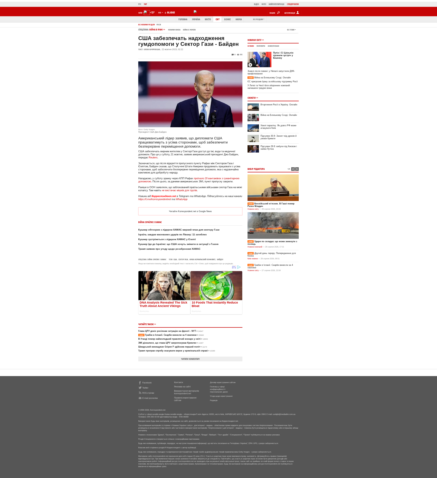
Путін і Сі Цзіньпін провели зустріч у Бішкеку (283, 55)
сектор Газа (183, 259)
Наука (239, 19)
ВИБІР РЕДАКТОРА (256, 169)
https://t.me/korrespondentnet (154, 199)
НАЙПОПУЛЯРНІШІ (276, 4)
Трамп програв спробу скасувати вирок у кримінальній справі (176, 350)
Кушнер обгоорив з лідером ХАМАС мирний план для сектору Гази (179, 229)
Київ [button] (140, 12)
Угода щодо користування (221, 396)
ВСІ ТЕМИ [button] (290, 29)
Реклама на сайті (182, 386)
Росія (159, 24)
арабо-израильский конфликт (202, 259)
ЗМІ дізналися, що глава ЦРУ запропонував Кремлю (170, 343)
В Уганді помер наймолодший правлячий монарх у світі (173, 339)
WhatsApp (181, 199)
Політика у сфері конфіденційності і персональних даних (219, 389)
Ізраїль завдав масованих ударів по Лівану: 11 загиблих (172, 234)
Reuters (153, 157)
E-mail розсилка (150, 398)
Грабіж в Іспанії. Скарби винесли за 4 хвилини (171, 335)
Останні (251, 46)
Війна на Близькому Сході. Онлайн (269, 77)
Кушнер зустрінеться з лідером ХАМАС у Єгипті (167, 239)
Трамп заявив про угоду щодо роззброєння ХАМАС (169, 248)
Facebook (147, 383)
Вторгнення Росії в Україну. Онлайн (278, 104)
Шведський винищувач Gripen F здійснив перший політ (172, 346)
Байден (220, 259)
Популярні (261, 46)
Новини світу (255, 40)
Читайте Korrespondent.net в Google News (190, 211)
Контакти (178, 382)
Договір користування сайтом (223, 382)
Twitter (145, 388)
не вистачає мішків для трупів (179, 190)
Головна (182, 19)
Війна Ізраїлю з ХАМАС (156, 259)
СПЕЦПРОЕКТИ (293, 4)
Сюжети (252, 97)
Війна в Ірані (172, 29)
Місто (208, 19)
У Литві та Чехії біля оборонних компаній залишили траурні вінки (269, 86)
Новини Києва (174, 29)
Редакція (213, 400)
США (175, 259)
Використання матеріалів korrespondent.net (186, 392)
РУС (139, 4)
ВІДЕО (256, 4)
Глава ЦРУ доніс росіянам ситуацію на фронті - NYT (170, 331)
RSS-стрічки (148, 393)
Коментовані (273, 46)
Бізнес (227, 19)
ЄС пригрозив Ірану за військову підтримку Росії (273, 81)
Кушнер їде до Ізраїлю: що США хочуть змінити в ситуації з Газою (178, 244)
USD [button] (160, 12)
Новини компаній (255, 247)
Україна (196, 19)
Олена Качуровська (152, 49)
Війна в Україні (189, 29)
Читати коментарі (190, 359)
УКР (145, 4)
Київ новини (253, 259)
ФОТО (264, 4)
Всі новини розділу (146, 24)
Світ (218, 19)
